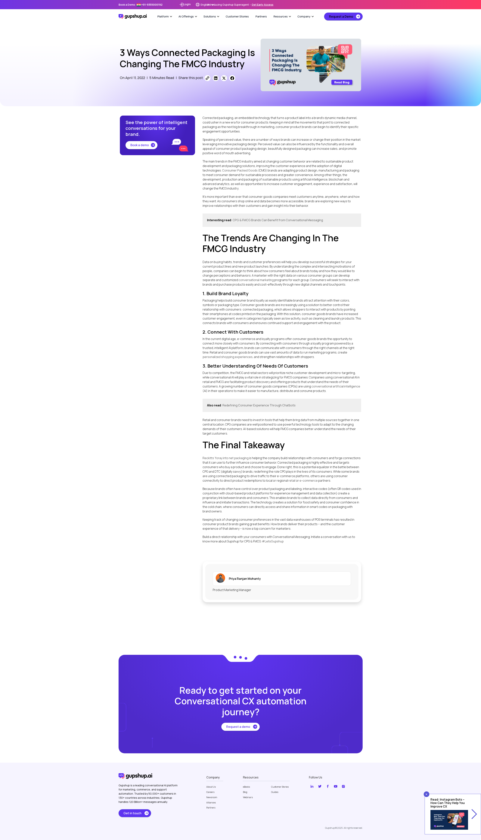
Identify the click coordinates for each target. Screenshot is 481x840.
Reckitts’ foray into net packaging (226, 458)
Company (303, 16)
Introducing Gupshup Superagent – (240, 4)
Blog (245, 792)
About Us (211, 786)
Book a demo (139, 145)
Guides (274, 792)
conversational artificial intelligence (336, 386)
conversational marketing (256, 280)
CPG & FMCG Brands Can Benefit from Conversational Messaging (278, 220)
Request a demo (238, 727)
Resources (281, 16)
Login (187, 4)
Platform (163, 16)
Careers (210, 792)
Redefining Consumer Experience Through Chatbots (259, 405)
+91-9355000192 (152, 4)
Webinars (248, 797)
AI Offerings (186, 16)
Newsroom (211, 797)
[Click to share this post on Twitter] (224, 78)
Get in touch (132, 813)
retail (291, 480)
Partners (261, 16)
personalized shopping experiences (228, 357)
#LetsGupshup (273, 541)
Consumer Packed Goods (240, 170)
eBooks (246, 786)
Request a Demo (341, 16)
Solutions (209, 16)
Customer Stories (237, 16)
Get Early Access (262, 4)
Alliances (211, 802)
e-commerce (308, 480)
